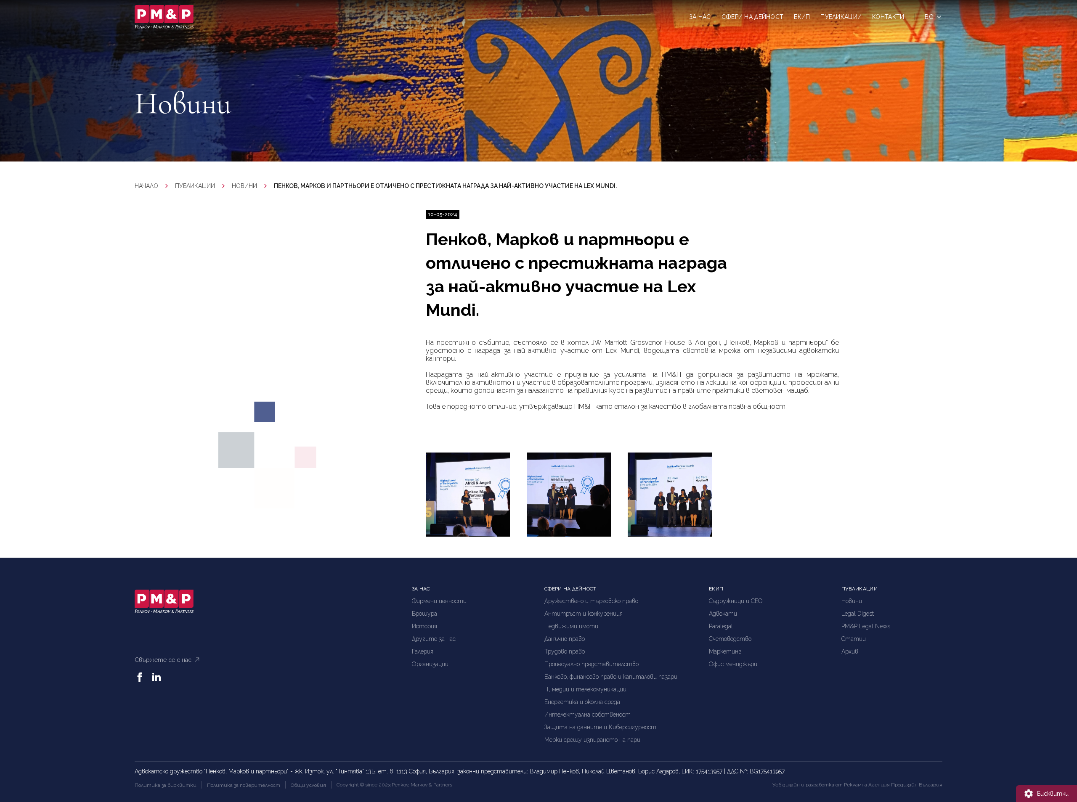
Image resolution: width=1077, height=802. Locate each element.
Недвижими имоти (571, 626)
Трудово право (564, 651)
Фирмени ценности (439, 601)
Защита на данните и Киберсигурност (600, 727)
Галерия (422, 651)
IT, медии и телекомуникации (585, 689)
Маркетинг (725, 651)
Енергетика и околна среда (582, 702)
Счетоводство (730, 638)
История (424, 626)
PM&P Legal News (865, 626)
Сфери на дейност (752, 17)
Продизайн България (916, 785)
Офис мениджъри (733, 664)
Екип (802, 17)
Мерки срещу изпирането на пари (592, 739)
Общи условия (308, 785)
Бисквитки (1053, 793)
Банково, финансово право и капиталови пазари (610, 676)
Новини (244, 186)
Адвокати (723, 613)
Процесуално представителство (591, 664)
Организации (430, 664)
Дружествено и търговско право (591, 601)
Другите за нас (434, 638)
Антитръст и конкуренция (583, 613)
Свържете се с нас (163, 659)
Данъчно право (564, 638)
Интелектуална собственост (587, 714)
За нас (700, 17)
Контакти (888, 17)
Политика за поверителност (243, 785)
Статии (853, 638)
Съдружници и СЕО (736, 601)
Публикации (841, 17)
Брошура (424, 613)
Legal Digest (857, 613)
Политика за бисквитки (165, 785)
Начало (146, 186)
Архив (849, 651)
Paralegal (721, 626)
